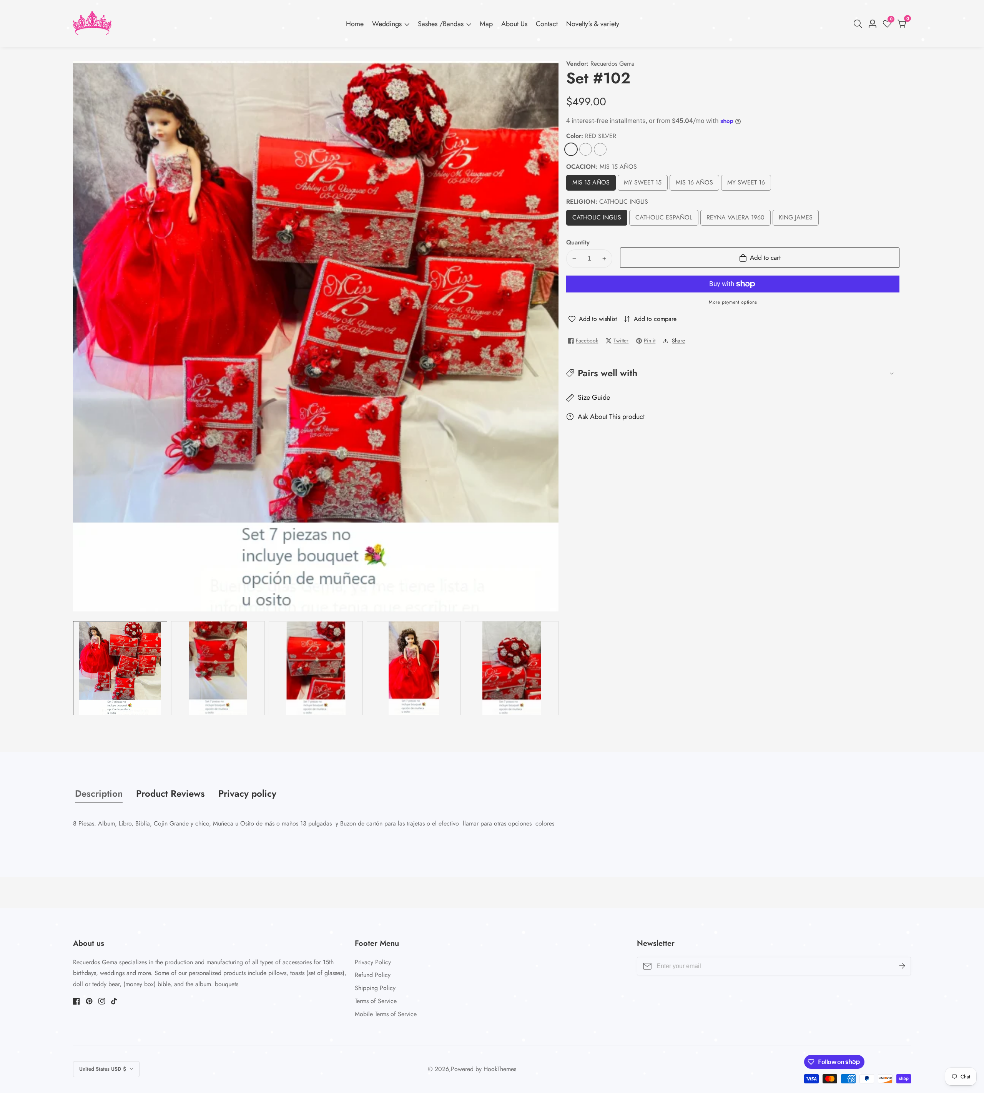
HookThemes (500, 1069)
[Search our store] (859, 24)
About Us (514, 24)
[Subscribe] (902, 965)
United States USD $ (103, 1069)
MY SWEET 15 (643, 184)
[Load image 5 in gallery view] (512, 668)
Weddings (387, 24)
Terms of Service (376, 1001)
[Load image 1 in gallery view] (120, 668)
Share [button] (678, 340)
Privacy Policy (373, 962)
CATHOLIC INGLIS (598, 219)
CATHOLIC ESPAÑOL (663, 219)
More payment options (733, 302)
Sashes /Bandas (441, 24)
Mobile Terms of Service (386, 1014)
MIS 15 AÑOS (591, 184)
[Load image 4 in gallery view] (414, 668)
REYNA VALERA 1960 (735, 219)
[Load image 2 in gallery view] (218, 668)
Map (486, 24)
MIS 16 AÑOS (694, 184)
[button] (732, 373)
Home (355, 24)
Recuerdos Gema (612, 64)
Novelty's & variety (592, 24)
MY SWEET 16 (746, 184)
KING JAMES (796, 219)
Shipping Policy (375, 987)
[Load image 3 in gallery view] (316, 668)
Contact (547, 24)
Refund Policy (373, 974)
